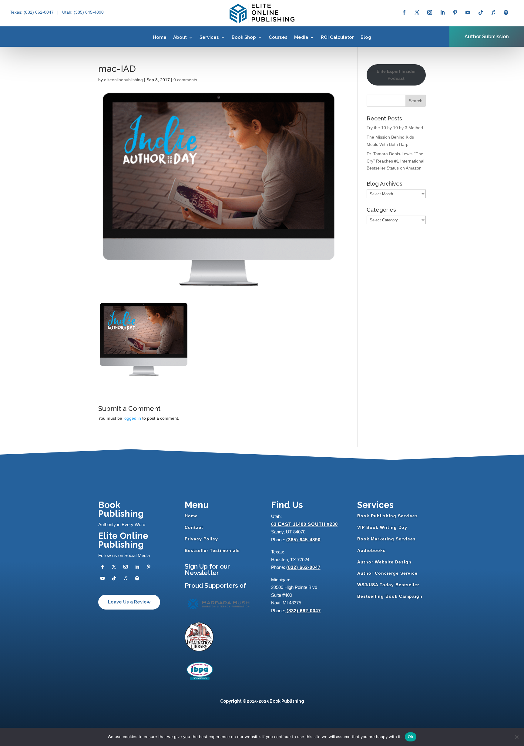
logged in (132, 418)
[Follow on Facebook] (404, 12)
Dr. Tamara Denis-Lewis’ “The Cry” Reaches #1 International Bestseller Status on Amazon (395, 161)
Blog (366, 37)
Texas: (17, 12)
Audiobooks (371, 550)
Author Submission (487, 36)
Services (209, 37)
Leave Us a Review (129, 602)
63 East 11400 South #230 (304, 524)
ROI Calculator (337, 37)
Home (159, 37)
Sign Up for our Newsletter (207, 569)
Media (301, 37)
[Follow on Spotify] (506, 12)
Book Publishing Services (387, 515)
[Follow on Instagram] (430, 12)
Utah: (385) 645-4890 (83, 12)
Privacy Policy (201, 538)
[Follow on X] (417, 12)
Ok (410, 736)
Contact (194, 527)
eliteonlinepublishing (123, 79)
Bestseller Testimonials (212, 550)
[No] (516, 737)
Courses (278, 37)
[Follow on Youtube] (468, 12)
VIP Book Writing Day (382, 527)
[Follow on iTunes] (493, 12)
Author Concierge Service (387, 573)
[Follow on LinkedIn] (442, 12)
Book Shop (244, 37)
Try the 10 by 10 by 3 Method (395, 127)
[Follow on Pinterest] (455, 12)
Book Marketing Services (386, 538)
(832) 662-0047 (303, 567)
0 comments (185, 79)
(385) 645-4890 (303, 539)
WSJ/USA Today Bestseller (388, 584)
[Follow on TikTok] (480, 12)
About (180, 37)
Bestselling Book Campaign (389, 596)
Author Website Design (384, 562)
